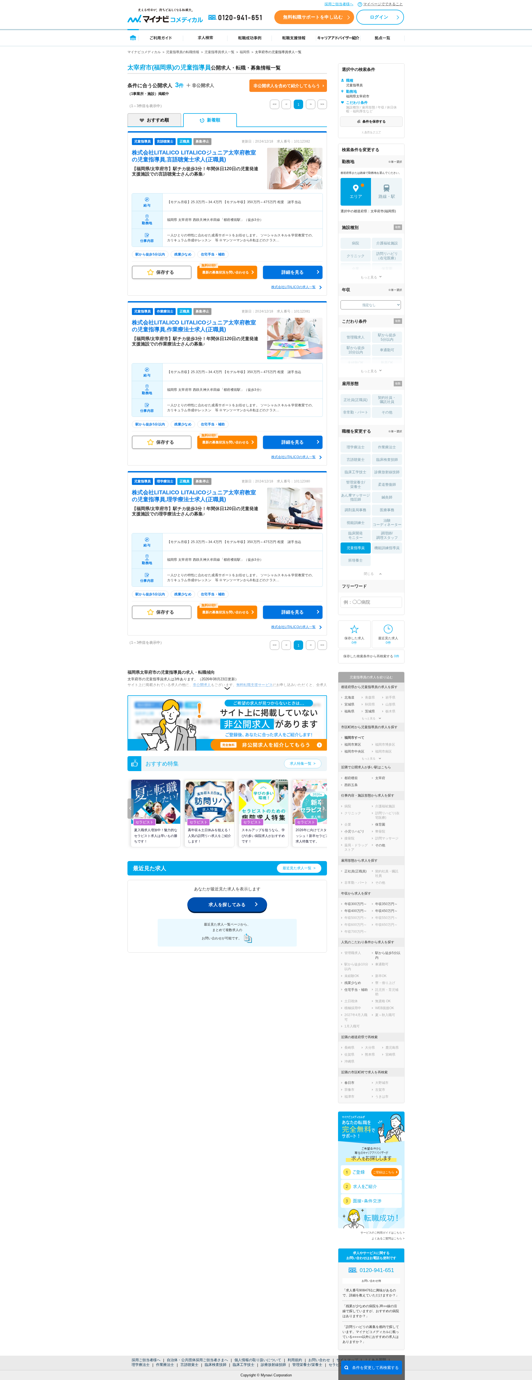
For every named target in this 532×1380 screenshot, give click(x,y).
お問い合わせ (319, 1360)
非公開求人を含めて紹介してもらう (287, 85)
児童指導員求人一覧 (219, 52)
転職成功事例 (249, 37)
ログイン (379, 17)
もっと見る (368, 277)
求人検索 (205, 37)
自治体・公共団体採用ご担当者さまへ (197, 1360)
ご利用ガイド (161, 37)
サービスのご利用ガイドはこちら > (382, 1232)
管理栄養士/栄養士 (307, 1365)
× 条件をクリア (371, 132)
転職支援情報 (294, 37)
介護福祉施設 (387, 243)
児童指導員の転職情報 (182, 52)
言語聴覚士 (189, 1365)
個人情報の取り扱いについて (257, 1360)
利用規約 (295, 1360)
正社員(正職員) (355, 400)
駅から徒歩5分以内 (387, 337)
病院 (355, 243)
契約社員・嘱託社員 (387, 400)
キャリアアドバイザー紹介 (338, 37)
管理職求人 (356, 337)
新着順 (213, 120)
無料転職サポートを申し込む (313, 17)
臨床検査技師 (215, 1365)
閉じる (369, 573)
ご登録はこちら (383, 1172)
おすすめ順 (158, 120)
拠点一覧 (382, 37)
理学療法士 (141, 1365)
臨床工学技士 (243, 1365)
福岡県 (245, 52)
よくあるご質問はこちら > (388, 1238)
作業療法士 (165, 1365)
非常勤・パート (355, 412)
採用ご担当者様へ (338, 4)
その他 (387, 412)
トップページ (133, 37)
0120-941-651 (236, 17)
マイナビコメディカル (144, 52)
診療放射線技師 (273, 1365)
